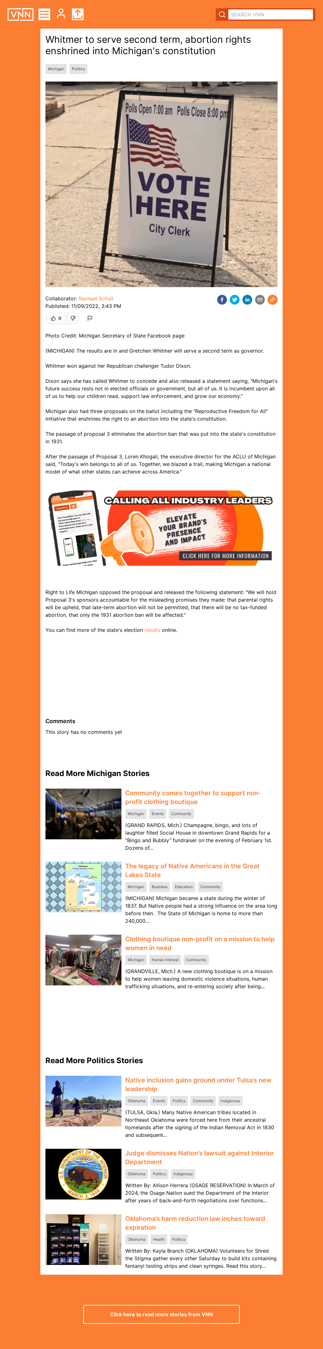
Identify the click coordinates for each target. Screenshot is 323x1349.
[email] (260, 300)
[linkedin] (247, 300)
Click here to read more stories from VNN (161, 1314)
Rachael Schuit (96, 298)
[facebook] (222, 300)
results (152, 630)
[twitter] (235, 300)
